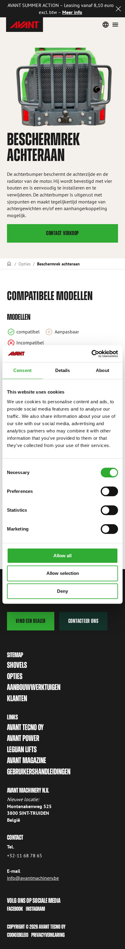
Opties (25, 264)
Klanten (17, 698)
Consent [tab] (22, 370)
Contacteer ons (83, 621)
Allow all (62, 555)
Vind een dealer (31, 621)
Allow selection (62, 573)
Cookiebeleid (17, 935)
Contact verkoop (62, 233)
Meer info (72, 12)
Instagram (35, 909)
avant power (23, 738)
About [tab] (102, 370)
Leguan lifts (22, 749)
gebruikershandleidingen (38, 771)
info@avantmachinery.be (33, 878)
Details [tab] (62, 370)
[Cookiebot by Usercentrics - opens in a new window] (91, 354)
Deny (62, 591)
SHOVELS (17, 665)
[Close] (118, 8)
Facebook (15, 909)
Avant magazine (26, 760)
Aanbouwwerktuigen (33, 687)
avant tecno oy (25, 727)
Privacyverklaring (48, 935)
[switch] (109, 491)
